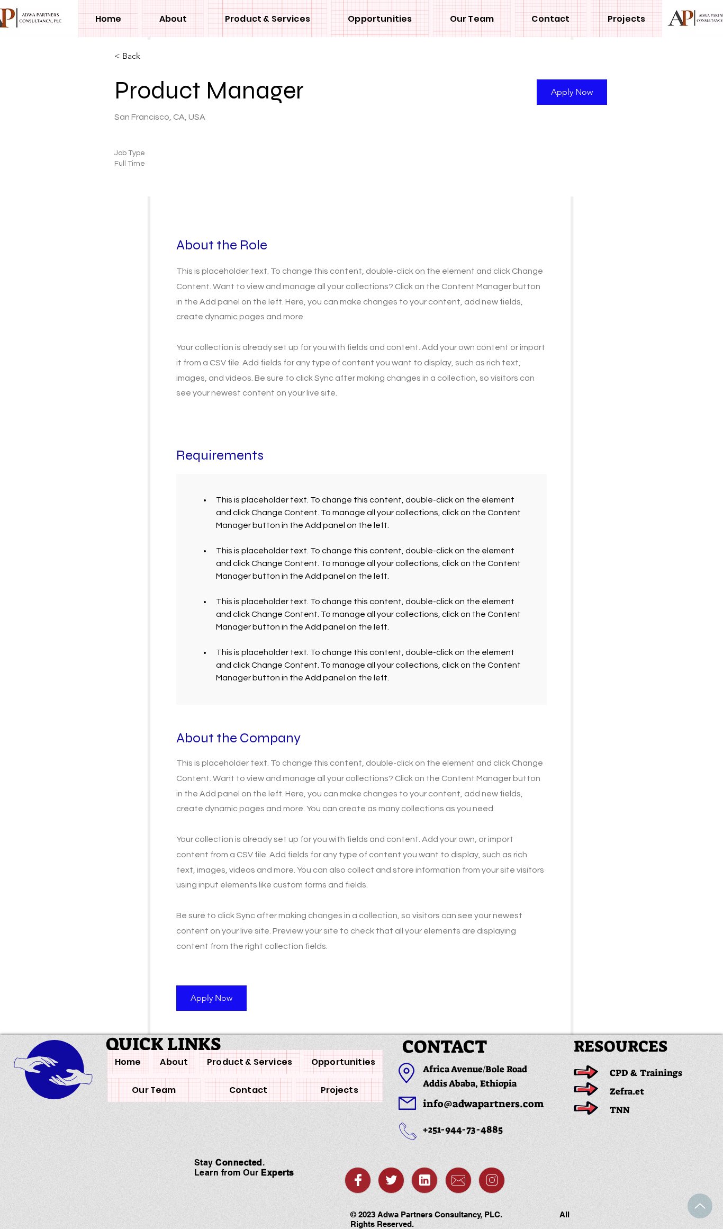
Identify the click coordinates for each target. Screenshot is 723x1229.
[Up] (700, 1206)
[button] (572, 92)
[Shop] (358, 1180)
